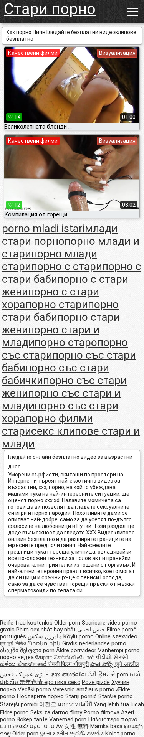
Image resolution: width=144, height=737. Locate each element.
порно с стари (66, 266)
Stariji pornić (81, 696)
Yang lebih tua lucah (119, 704)
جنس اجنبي (91, 629)
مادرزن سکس (45, 636)
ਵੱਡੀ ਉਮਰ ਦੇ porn (109, 674)
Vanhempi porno (119, 650)
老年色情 (32, 682)
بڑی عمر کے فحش (22, 674)
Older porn (68, 622)
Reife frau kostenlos (26, 622)
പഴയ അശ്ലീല (66, 674)
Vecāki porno (35, 689)
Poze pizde (96, 682)
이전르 (48, 704)
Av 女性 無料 (72, 726)
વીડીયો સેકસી (112, 657)
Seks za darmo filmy (56, 712)
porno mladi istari (43, 228)
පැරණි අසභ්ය (87, 733)
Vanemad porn (68, 719)
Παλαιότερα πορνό (112, 719)
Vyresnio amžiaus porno (84, 689)
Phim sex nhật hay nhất (46, 629)
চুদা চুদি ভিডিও (13, 643)
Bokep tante (32, 719)
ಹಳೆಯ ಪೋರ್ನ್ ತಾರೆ (24, 664)
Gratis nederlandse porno (94, 643)
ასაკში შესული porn (28, 650)
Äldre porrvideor (77, 650)
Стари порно (50, 9)
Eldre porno (15, 712)
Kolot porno (120, 733)
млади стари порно (60, 234)
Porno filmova (101, 712)
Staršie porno (115, 696)
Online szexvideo (116, 636)
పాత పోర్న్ (102, 664)
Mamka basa (107, 726)
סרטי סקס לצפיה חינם (27, 726)
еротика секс (62, 682)
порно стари (56, 304)
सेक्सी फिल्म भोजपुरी (68, 664)
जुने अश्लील (127, 664)
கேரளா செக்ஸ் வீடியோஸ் (64, 657)
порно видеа (17, 657)
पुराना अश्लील (55, 733)
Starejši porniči (19, 704)
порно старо (66, 342)
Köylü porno (78, 636)
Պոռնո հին (45, 643)
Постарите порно (41, 696)
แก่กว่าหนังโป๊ (76, 704)
